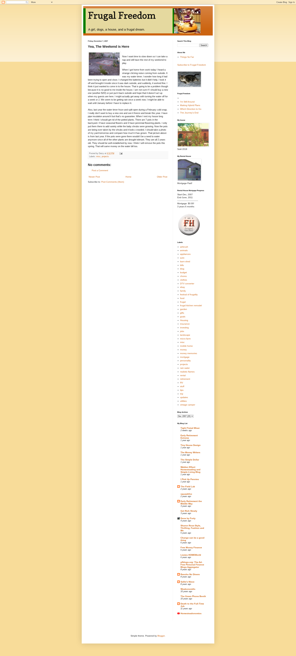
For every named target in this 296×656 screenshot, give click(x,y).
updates (184, 397)
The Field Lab (188, 486)
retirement (185, 379)
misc (98, 156)
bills (182, 265)
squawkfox (186, 494)
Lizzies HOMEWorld (191, 555)
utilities (183, 401)
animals (184, 250)
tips (181, 390)
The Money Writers (190, 452)
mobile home (186, 346)
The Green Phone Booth (193, 596)
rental (183, 375)
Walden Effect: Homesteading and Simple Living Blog (190, 469)
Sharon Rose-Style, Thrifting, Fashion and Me (192, 528)
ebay (182, 287)
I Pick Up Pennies (190, 479)
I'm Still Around (187, 101)
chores (183, 276)
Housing (184, 320)
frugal (183, 302)
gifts (182, 313)
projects (105, 156)
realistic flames (187, 371)
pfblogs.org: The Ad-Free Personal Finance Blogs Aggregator (192, 564)
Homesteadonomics (191, 613)
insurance (185, 324)
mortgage (184, 357)
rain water (185, 368)
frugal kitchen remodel (191, 305)
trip (181, 394)
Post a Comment (100, 170)
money (183, 349)
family (183, 291)
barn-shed (185, 261)
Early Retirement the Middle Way (191, 502)
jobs (182, 331)
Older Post (162, 176)
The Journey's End (189, 112)
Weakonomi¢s (188, 589)
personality (185, 360)
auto (182, 258)
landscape (185, 335)
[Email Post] (121, 153)
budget (183, 272)
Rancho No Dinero (190, 574)
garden (183, 309)
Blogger (161, 636)
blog (182, 268)
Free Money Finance (191, 547)
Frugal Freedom (122, 15)
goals (182, 316)
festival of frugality (189, 294)
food (182, 298)
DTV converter (187, 283)
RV (181, 382)
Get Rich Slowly (189, 511)
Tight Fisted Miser (190, 428)
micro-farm (185, 338)
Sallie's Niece (187, 582)
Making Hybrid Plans (190, 105)
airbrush (184, 247)
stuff (182, 386)
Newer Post (94, 176)
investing (184, 327)
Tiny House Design (191, 445)
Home (128, 176)
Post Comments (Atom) (112, 182)
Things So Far (187, 57)
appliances (185, 254)
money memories (188, 353)
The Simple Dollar (190, 459)
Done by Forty (188, 518)
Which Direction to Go (190, 109)
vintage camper (187, 404)
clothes (183, 280)
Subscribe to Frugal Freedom (191, 65)
